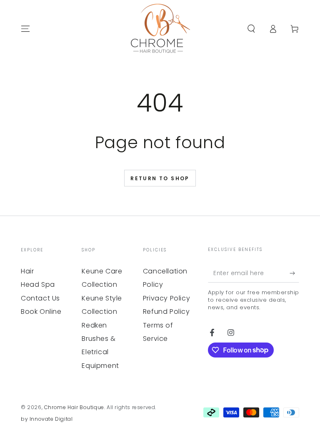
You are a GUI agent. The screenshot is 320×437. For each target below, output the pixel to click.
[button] (251, 29)
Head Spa (38, 284)
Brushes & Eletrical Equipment (100, 352)
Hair (27, 271)
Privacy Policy (166, 298)
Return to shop (160, 178)
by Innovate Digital (46, 419)
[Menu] (25, 29)
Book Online (41, 311)
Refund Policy (166, 311)
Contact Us (40, 298)
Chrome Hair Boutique (74, 407)
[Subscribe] (294, 273)
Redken (94, 325)
